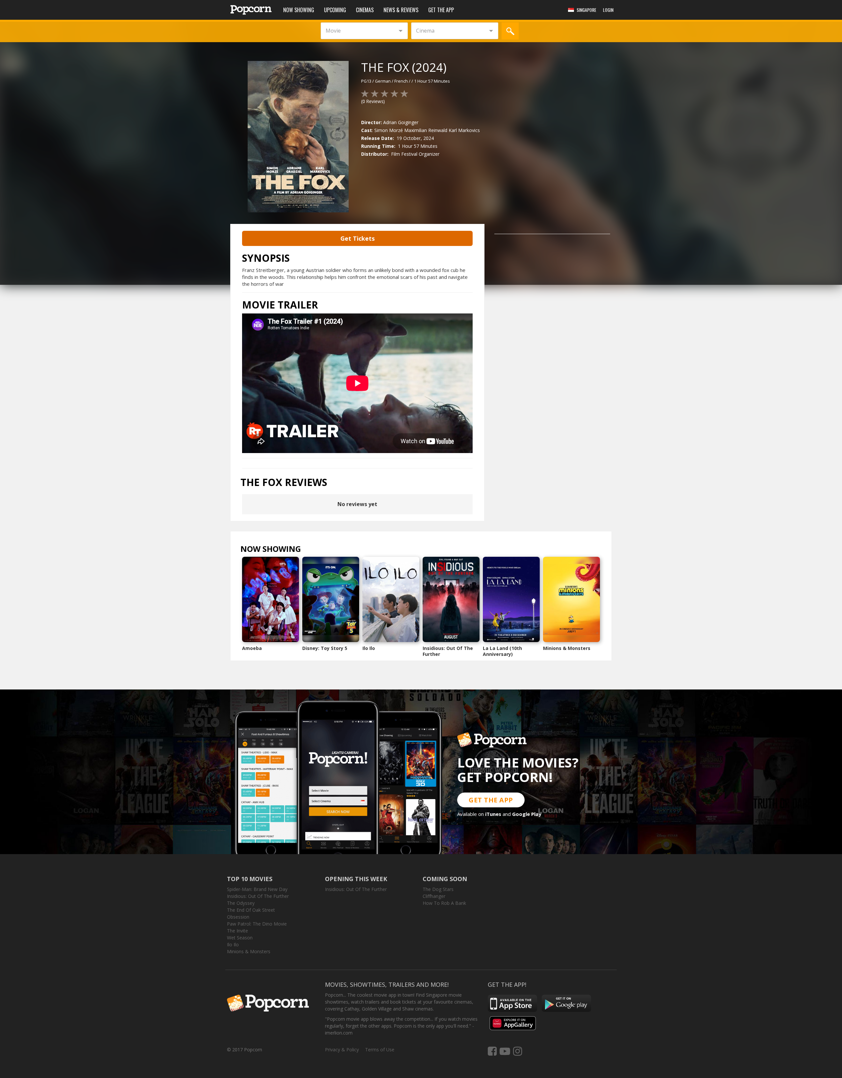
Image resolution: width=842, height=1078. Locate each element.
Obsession (238, 917)
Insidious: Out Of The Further (448, 651)
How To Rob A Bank (444, 903)
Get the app (441, 10)
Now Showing (298, 10)
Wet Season (240, 937)
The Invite (237, 931)
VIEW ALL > (314, 550)
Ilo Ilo (368, 648)
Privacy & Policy (342, 1049)
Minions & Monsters (566, 648)
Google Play (526, 814)
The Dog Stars (438, 889)
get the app (491, 799)
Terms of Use (379, 1049)
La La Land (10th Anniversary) (502, 651)
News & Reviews (401, 10)
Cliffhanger (434, 896)
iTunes (493, 814)
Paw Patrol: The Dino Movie (257, 924)
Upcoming (335, 10)
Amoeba (252, 648)
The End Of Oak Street (251, 910)
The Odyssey (241, 903)
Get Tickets (357, 238)
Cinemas (365, 10)
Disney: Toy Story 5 (324, 648)
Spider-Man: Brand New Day (257, 889)
